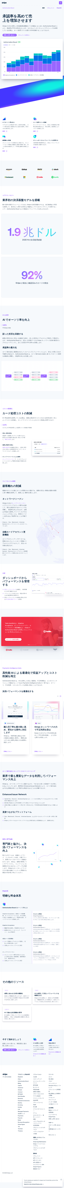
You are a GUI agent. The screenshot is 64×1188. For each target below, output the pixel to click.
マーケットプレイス (38, 1098)
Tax (19, 1126)
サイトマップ (52, 1099)
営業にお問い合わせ (9, 35)
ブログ (50, 1081)
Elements (20, 1098)
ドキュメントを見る (23, 35)
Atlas (19, 1079)
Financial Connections (24, 1100)
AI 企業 (35, 1107)
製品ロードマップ (53, 1110)
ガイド (50, 1077)
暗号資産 (20, 1094)
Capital (20, 1085)
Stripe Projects (37, 1166)
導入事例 (51, 1079)
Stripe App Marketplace (39, 1141)
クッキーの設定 (53, 1102)
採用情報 (51, 1112)
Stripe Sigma (21, 1124)
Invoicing (20, 1105)
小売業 (35, 1133)
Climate (20, 1090)
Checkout (20, 1087)
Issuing (20, 1107)
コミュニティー (53, 1083)
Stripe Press (52, 1116)
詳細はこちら (7, 751)
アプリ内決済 (36, 1096)
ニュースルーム (53, 1114)
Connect (20, 1092)
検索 (3, 131)
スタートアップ (37, 1079)
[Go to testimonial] (29, 645)
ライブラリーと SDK (38, 1164)
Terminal (20, 1128)
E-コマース (36, 1087)
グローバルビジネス (38, 1094)
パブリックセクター (38, 1131)
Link (19, 1109)
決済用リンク (21, 1113)
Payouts (20, 1118)
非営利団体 (36, 1125)
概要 (43, 8)
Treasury (20, 1131)
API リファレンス (37, 1158)
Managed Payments (23, 1111)
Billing (19, 1083)
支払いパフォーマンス (10, 589)
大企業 (35, 1077)
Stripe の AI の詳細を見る (39, 1054)
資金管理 (35, 1100)
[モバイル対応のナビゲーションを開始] (60, 2)
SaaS (34, 1104)
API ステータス (37, 1160)
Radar (19, 1120)
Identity (20, 1103)
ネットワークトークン (8, 459)
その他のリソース (53, 1104)
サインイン (52, 1135)
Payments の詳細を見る (55, 1053)
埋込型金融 (36, 1089)
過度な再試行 (6, 447)
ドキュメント (50, 8)
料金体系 (59, 8)
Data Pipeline (21, 1096)
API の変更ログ (37, 1162)
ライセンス (52, 1097)
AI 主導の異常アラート (12, 599)
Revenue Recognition (23, 1122)
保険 (34, 1119)
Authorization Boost (8, 8)
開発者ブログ (36, 1169)
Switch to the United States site (33, 1184)
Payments (20, 1115)
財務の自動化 (36, 1091)
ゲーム (35, 1113)
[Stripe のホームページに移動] (4, 1074)
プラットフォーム (38, 1102)
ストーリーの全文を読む (12, 639)
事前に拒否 (8, 439)
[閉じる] (61, 1180)
